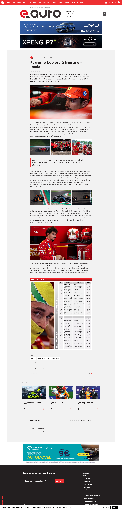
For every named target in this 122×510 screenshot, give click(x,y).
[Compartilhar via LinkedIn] (39, 368)
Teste (85, 490)
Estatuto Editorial (89, 501)
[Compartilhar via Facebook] (31, 368)
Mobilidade (87, 487)
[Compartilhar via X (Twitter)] (35, 368)
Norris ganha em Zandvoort (57, 403)
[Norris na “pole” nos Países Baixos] (88, 392)
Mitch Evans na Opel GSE (32, 403)
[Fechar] (120, 507)
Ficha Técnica (88, 498)
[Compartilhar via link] (43, 368)
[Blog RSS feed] (119, 2)
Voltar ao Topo (2, 501)
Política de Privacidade (65, 507)
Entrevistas (87, 484)
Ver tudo (98, 382)
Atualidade (87, 473)
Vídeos (85, 476)
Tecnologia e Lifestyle (90, 495)
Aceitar (115, 507)
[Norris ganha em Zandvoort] (61, 392)
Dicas (85, 493)
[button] (106, 2)
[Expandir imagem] (40, 147)
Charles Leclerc (42, 358)
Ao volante (87, 478)
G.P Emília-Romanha (53, 358)
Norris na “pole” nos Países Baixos (86, 403)
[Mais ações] (91, 58)
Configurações (105, 507)
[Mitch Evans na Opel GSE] (34, 392)
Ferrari (33, 358)
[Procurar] (104, 14)
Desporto (39, 362)
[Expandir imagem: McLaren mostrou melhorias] (40, 197)
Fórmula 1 (33, 362)
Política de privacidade (90, 504)
